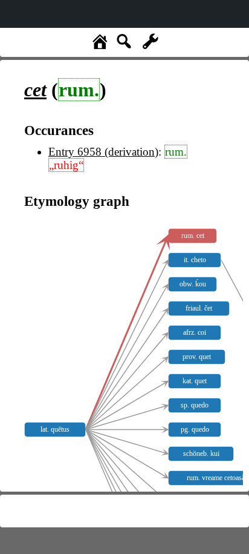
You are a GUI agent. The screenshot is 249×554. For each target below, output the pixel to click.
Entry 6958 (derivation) (103, 151)
